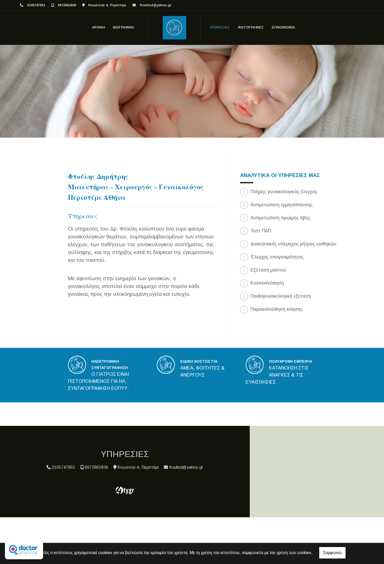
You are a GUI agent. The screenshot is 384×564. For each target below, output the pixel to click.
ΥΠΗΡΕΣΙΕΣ (220, 27)
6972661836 (67, 5)
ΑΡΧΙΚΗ (98, 27)
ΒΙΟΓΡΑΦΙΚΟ (123, 27)
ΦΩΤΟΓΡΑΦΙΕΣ (251, 27)
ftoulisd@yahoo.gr (155, 5)
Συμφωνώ (332, 552)
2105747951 (36, 5)
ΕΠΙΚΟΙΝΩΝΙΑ (283, 27)
